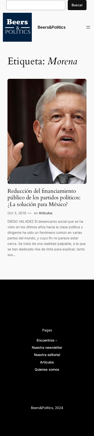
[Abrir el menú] (88, 27)
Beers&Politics (52, 27)
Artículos (45, 213)
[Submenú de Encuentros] (56, 340)
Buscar (77, 5)
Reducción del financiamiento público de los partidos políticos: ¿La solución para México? (44, 198)
